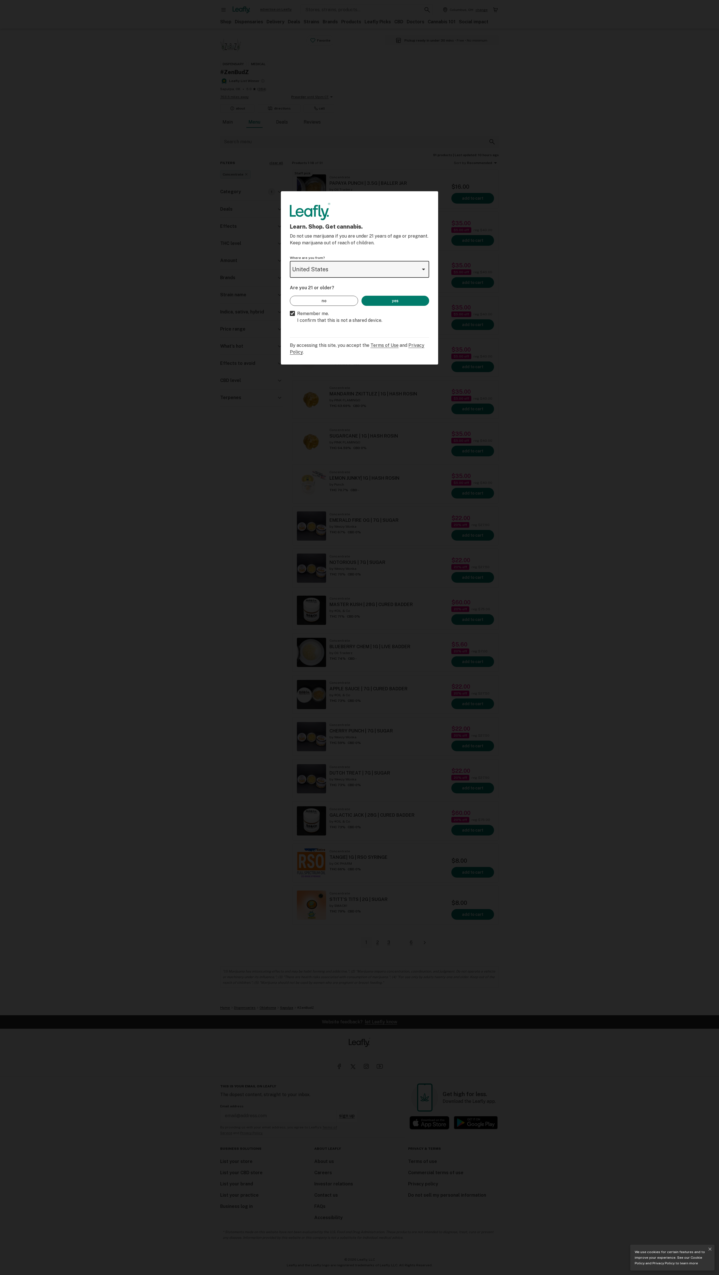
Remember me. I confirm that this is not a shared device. (339, 317)
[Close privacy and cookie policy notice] (710, 1249)
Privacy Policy (663, 1263)
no (324, 301)
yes (395, 301)
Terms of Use (384, 345)
